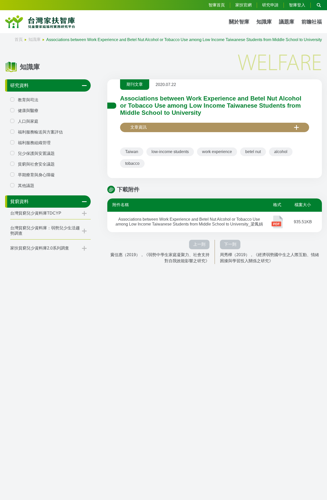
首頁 (19, 39)
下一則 (230, 244)
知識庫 (264, 21)
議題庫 (286, 21)
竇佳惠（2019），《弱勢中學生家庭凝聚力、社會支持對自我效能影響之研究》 (159, 258)
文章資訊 (138, 127)
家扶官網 (243, 5)
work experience (217, 151)
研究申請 (270, 5)
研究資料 (19, 85)
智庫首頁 (216, 5)
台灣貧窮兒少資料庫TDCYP (35, 213)
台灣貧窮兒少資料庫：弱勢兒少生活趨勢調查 (45, 230)
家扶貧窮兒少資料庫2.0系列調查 (39, 248)
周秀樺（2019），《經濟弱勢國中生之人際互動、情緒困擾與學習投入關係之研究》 (269, 258)
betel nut (253, 151)
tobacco (132, 163)
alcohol (280, 151)
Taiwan (131, 151)
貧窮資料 (19, 201)
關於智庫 (239, 21)
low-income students (170, 151)
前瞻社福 (311, 21)
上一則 (199, 244)
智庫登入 (297, 5)
